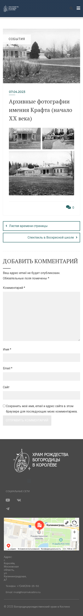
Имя (7, 349)
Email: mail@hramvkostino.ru (23, 592)
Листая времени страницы (28, 226)
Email (7, 368)
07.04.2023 (17, 92)
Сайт (6, 387)
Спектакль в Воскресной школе (51, 237)
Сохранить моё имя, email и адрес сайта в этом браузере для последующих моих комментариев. (42, 408)
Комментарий (14, 288)
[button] (29, 480)
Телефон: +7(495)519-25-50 (22, 586)
